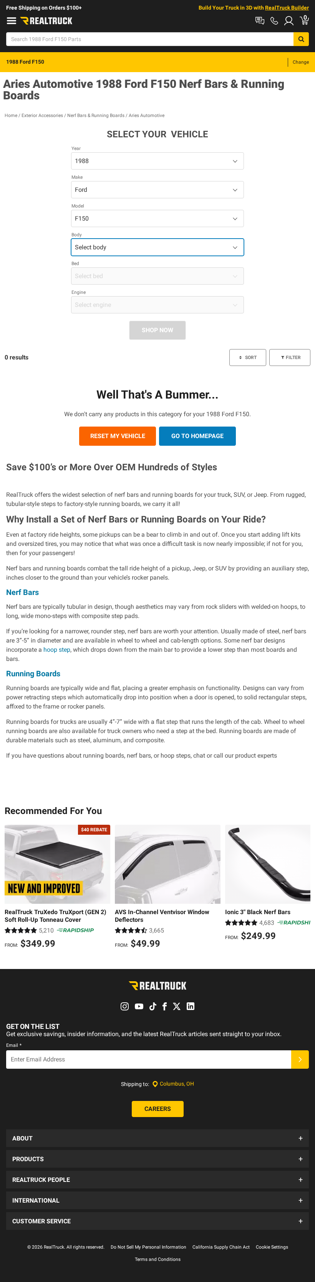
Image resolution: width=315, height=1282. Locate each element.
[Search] (301, 39)
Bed (75, 263)
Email (14, 1045)
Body (76, 234)
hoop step (56, 649)
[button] (157, 1138)
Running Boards (33, 673)
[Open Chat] (259, 21)
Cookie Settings (272, 1247)
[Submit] (300, 1059)
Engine (78, 292)
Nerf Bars (22, 592)
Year (76, 148)
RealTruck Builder (287, 8)
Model (77, 206)
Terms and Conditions (158, 1259)
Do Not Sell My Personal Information (148, 1247)
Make (77, 177)
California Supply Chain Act (221, 1247)
